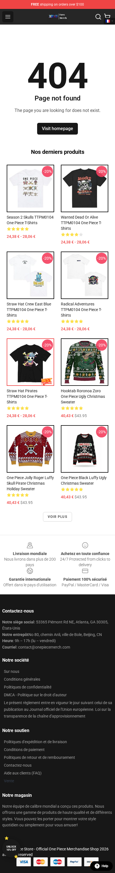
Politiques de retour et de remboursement (39, 757)
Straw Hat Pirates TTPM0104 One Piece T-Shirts (27, 396)
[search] (98, 16)
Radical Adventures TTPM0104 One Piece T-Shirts (81, 309)
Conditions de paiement (24, 749)
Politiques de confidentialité (27, 687)
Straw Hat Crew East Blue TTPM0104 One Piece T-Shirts (29, 309)
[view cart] (107, 16)
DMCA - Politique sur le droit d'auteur (35, 695)
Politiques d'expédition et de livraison (35, 742)
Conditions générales (22, 679)
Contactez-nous (18, 765)
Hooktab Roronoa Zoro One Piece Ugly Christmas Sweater (83, 396)
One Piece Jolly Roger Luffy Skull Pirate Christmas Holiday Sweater (30, 483)
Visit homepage (57, 128)
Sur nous (11, 671)
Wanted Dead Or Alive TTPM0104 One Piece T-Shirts (81, 223)
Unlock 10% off (11, 848)
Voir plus (57, 517)
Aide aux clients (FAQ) (23, 773)
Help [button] (105, 866)
